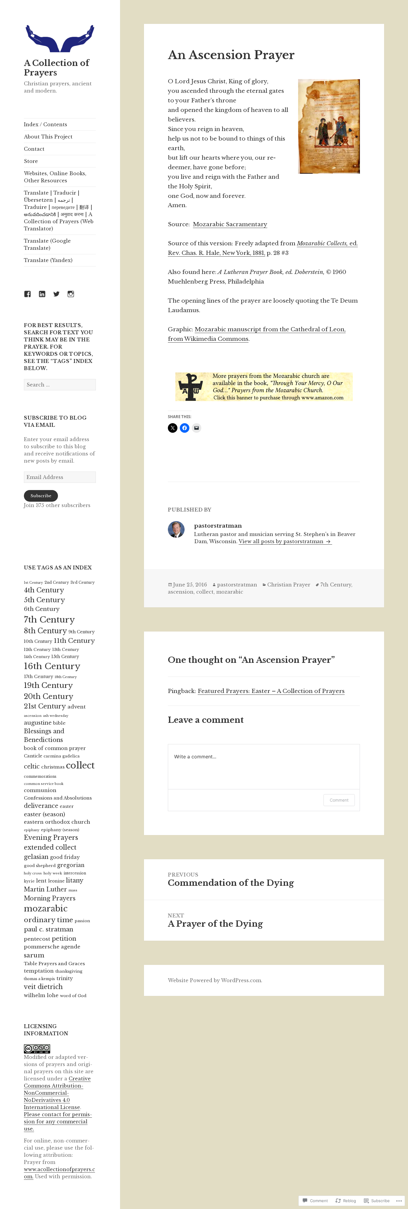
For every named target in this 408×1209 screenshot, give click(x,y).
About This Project (48, 137)
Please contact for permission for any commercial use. (58, 1121)
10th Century (38, 641)
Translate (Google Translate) (47, 244)
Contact (34, 149)
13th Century (65, 649)
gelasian (36, 856)
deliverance (41, 805)
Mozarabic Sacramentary (230, 224)
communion (40, 790)
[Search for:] (60, 385)
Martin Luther (45, 889)
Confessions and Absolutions (58, 798)
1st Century (33, 583)
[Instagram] (74, 297)
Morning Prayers (50, 898)
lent (41, 881)
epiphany (31, 830)
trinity (64, 978)
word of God (73, 995)
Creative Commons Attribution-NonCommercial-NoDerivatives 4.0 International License (57, 1093)
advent (77, 707)
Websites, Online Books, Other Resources (55, 177)
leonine (56, 881)
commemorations (40, 776)
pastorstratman (237, 585)
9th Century (81, 631)
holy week (52, 873)
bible (59, 723)
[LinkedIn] (46, 297)
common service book (44, 784)
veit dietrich (43, 987)
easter (67, 806)
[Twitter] (60, 297)
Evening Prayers (51, 838)
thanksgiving (68, 971)
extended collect (50, 847)
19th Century (48, 685)
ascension (33, 716)
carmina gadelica (62, 756)
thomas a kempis (39, 979)
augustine (38, 722)
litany (74, 880)
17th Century (38, 676)
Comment (339, 800)
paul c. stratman (48, 929)
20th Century (48, 696)
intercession (75, 873)
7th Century (49, 619)
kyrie (29, 881)
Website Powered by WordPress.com (214, 980)
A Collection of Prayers (56, 68)
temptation (39, 971)
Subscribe (40, 495)
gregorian (71, 865)
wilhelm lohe (41, 995)
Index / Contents (45, 124)
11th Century (74, 641)
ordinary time (48, 920)
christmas (53, 767)
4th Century (44, 590)
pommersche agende (52, 946)
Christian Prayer (288, 585)
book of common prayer (55, 748)
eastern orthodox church (57, 822)
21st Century (45, 706)
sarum (34, 955)
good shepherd (40, 865)
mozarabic (46, 909)
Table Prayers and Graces (54, 963)
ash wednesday (55, 716)
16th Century (52, 666)
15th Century (65, 656)
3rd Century (82, 582)
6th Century (42, 609)
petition (64, 938)
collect (80, 765)
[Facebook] (31, 297)
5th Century (44, 600)
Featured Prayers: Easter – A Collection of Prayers (271, 691)
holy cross (33, 873)
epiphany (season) (60, 829)
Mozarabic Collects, (323, 243)
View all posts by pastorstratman (282, 541)
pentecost (37, 939)
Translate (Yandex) (48, 260)
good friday (65, 857)
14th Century (37, 656)
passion (82, 921)
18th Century (66, 677)
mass (72, 890)
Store (31, 161)
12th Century (37, 649)
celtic (32, 766)
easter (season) (44, 814)
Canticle (33, 756)
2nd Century (57, 582)
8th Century (45, 631)
